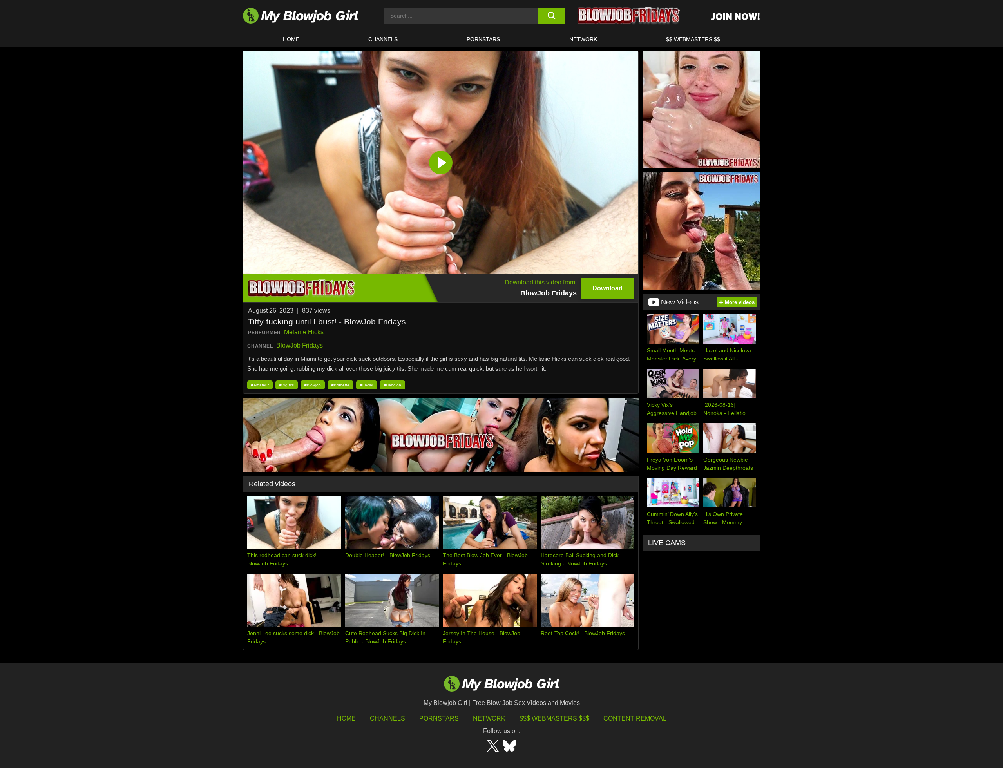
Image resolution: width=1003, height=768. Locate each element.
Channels (387, 718)
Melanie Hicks (304, 332)
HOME (291, 39)
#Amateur (260, 385)
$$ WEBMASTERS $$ (693, 39)
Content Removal (634, 718)
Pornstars (439, 718)
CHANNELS (383, 39)
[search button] (551, 16)
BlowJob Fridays (299, 345)
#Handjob (392, 385)
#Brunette (340, 385)
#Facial (366, 385)
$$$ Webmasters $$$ (554, 718)
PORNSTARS (483, 39)
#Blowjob (312, 385)
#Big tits (286, 385)
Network (583, 39)
